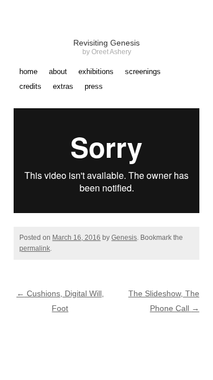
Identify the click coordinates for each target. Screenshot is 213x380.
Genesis (124, 238)
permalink (34, 248)
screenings (143, 72)
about (58, 72)
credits (30, 87)
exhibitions (96, 72)
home (28, 72)
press (94, 87)
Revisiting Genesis (106, 42)
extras (63, 87)
